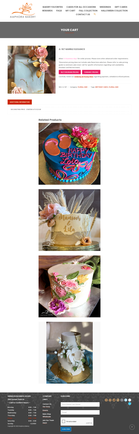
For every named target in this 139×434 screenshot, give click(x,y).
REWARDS (47, 10)
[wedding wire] (129, 403)
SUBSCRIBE (66, 429)
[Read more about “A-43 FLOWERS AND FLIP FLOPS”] (73, 144)
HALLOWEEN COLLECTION (114, 10)
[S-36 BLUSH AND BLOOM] (66, 277)
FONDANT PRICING (91, 72)
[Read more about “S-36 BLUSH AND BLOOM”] (73, 277)
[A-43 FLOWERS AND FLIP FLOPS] (66, 144)
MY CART (70, 10)
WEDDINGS (105, 6)
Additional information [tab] (20, 102)
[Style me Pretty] (129, 400)
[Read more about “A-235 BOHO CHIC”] (73, 210)
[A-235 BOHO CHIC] (66, 210)
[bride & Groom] (122, 400)
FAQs (59, 10)
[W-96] (66, 343)
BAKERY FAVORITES (53, 6)
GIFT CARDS (121, 6)
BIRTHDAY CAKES (101, 87)
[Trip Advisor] (118, 400)
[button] (95, 14)
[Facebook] (106, 400)
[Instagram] (110, 400)
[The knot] (125, 400)
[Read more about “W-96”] (73, 343)
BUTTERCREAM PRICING (70, 72)
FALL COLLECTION (88, 10)
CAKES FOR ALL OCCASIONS (81, 6)
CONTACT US (83, 14)
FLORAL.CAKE (83, 87)
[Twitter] (114, 400)
